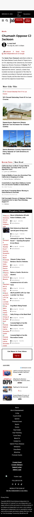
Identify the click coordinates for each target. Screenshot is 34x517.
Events (17, 427)
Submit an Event (19, 14)
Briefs (4, 32)
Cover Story (17, 435)
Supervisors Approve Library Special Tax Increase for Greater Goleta (16, 124)
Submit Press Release (17, 444)
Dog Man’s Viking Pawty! (18, 306)
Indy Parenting (17, 432)
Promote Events (17, 455)
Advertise (17, 452)
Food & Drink (17, 416)
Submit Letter (17, 467)
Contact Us (17, 441)
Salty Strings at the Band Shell (20, 314)
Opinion (17, 419)
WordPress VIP (24, 513)
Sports (17, 424)
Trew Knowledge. (7, 513)
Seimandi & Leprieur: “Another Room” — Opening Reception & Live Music (20, 241)
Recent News (7, 162)
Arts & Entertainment (17, 410)
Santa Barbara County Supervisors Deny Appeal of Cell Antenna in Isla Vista (17, 152)
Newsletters (26, 14)
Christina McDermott (10, 194)
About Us (17, 438)
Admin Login (17, 469)
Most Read (18, 162)
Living (17, 413)
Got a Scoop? (27, 20)
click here (26, 511)
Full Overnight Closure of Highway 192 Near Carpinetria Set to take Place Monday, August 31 (17, 200)
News (17, 407)
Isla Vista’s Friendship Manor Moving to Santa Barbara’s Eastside (15, 191)
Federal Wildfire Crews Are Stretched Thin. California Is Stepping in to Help (16, 176)
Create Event (17, 462)
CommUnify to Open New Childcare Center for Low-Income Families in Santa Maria (16, 184)
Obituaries (17, 446)
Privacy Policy (5, 497)
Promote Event (17, 421)
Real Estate (17, 430)
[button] (17, 373)
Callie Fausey (8, 187)
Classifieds (17, 449)
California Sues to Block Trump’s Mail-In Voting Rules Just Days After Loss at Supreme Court (15, 167)
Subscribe (19, 20)
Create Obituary (17, 465)
